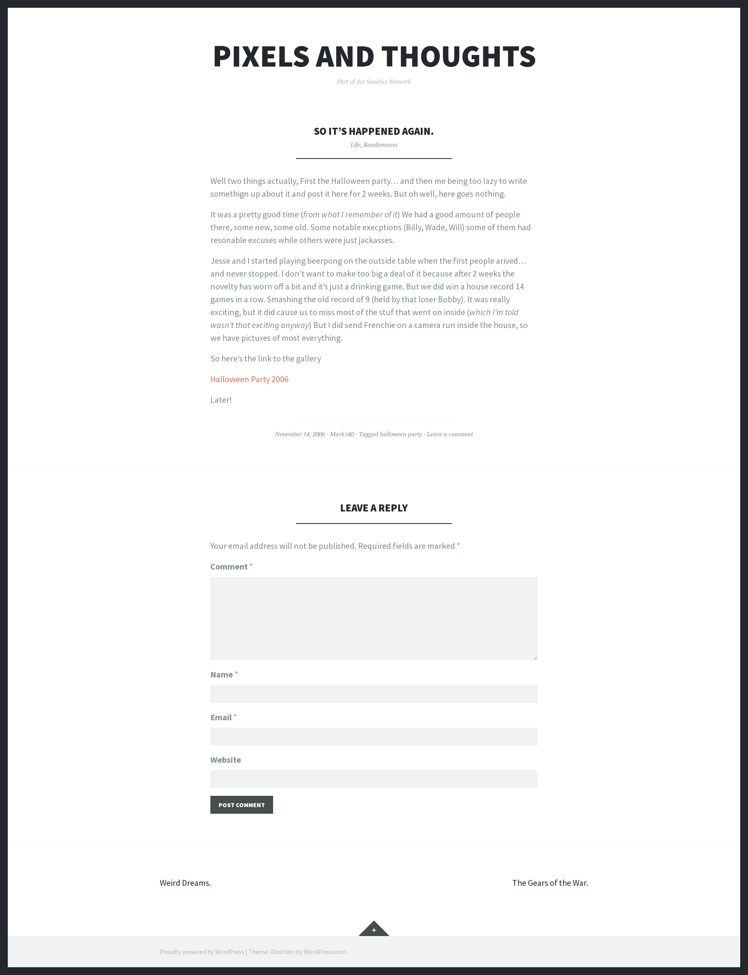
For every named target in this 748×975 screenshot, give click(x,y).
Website (225, 759)
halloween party (401, 434)
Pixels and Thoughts (374, 56)
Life (355, 144)
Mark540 (342, 434)
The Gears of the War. (550, 882)
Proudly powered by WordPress (202, 952)
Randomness (380, 144)
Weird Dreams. (185, 882)
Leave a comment (450, 434)
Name (224, 674)
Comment (231, 566)
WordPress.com (325, 952)
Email (223, 717)
